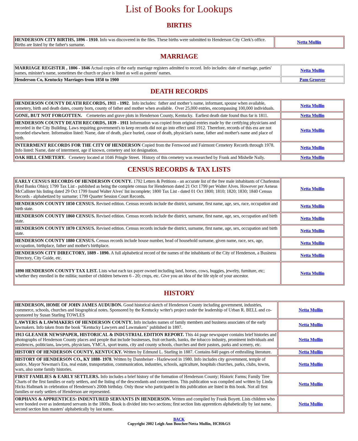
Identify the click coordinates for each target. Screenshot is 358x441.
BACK (179, 419)
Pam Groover (312, 79)
